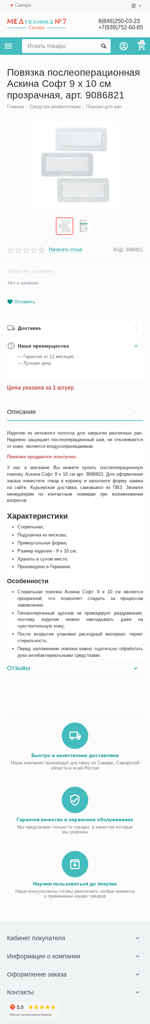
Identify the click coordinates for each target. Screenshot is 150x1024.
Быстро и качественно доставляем (74, 755)
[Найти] (104, 46)
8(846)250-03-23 (119, 21)
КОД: (118, 249)
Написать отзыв (65, 249)
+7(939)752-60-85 (120, 27)
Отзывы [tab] (18, 668)
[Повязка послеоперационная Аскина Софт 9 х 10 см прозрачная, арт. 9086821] (75, 165)
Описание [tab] (21, 411)
